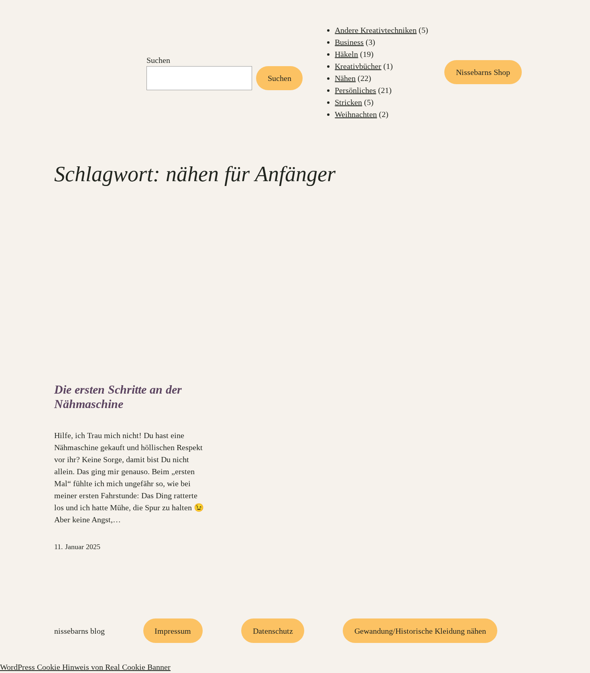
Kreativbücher (358, 66)
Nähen (345, 78)
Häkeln (346, 54)
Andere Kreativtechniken (376, 30)
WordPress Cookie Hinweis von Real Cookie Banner (85, 667)
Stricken (348, 102)
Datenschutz (273, 631)
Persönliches (355, 90)
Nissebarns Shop (483, 72)
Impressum (173, 631)
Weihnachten (356, 114)
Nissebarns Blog (79, 631)
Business (349, 42)
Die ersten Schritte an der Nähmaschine (118, 396)
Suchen (158, 60)
